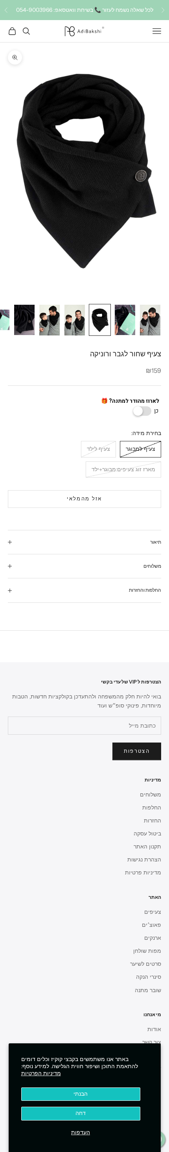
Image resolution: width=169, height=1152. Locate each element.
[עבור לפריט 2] (125, 320)
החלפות (151, 807)
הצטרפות (137, 751)
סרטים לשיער (145, 964)
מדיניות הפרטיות (41, 1073)
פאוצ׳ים (151, 925)
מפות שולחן (147, 951)
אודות (154, 1029)
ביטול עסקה (147, 833)
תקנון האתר (147, 846)
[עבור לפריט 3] (100, 320)
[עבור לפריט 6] (24, 320)
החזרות (152, 820)
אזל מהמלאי (84, 498)
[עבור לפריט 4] (75, 320)
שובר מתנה (148, 990)
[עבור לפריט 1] (150, 320)
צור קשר (151, 1042)
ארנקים (152, 938)
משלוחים (150, 794)
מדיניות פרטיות (143, 872)
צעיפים (152, 912)
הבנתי (80, 1094)
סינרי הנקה (148, 977)
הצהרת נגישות (144, 859)
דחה (80, 1113)
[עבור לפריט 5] (50, 320)
